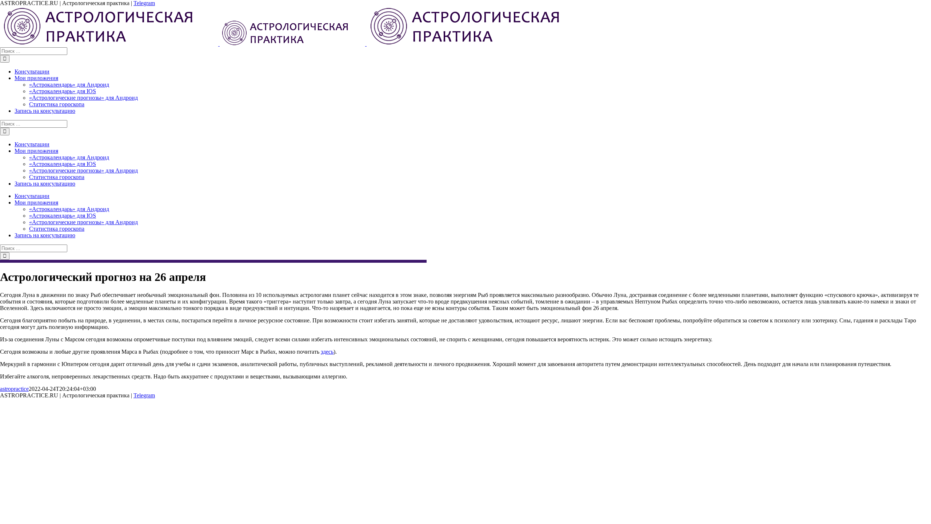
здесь (327, 352)
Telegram (144, 3)
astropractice (14, 389)
